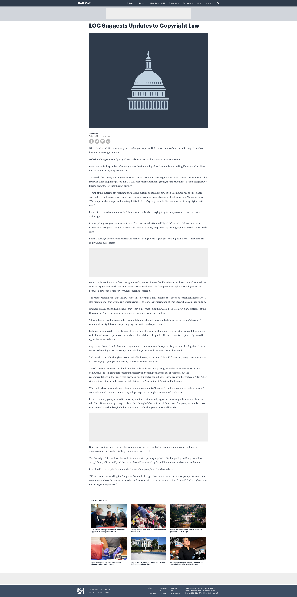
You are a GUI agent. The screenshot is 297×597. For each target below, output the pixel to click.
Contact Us (163, 588)
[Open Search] (218, 3)
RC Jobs (173, 591)
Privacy (162, 591)
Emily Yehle (95, 133)
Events (150, 591)
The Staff (163, 594)
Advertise (174, 588)
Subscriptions (175, 594)
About (150, 588)
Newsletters (152, 594)
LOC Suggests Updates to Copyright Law (144, 25)
